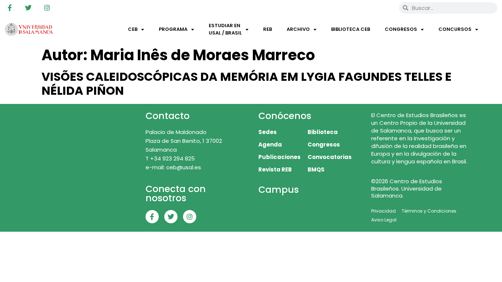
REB (267, 29)
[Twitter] (28, 7)
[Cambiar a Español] (383, 7)
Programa (173, 29)
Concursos (454, 29)
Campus (278, 189)
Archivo (298, 29)
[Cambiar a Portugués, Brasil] (369, 7)
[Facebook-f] (9, 7)
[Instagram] (47, 7)
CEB (132, 29)
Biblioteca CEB (350, 29)
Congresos (401, 29)
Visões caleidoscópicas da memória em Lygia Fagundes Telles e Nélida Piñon (247, 83)
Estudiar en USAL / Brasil (225, 29)
